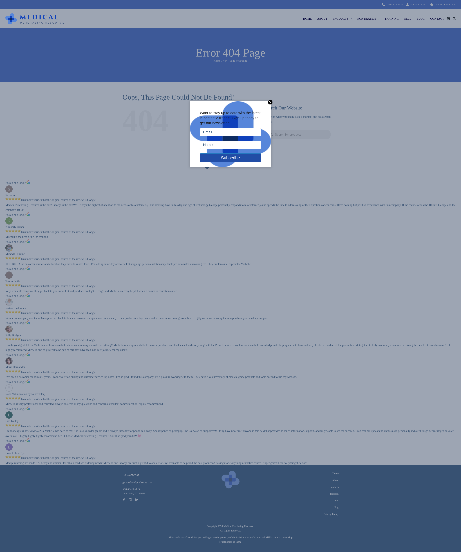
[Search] (454, 18)
